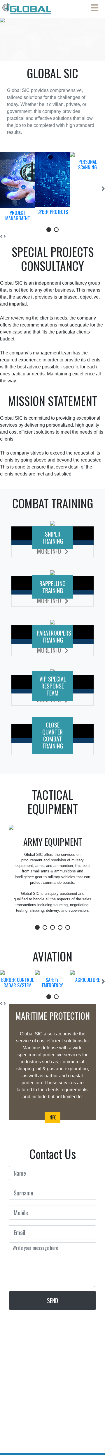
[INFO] (52, 1124)
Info (52, 1117)
